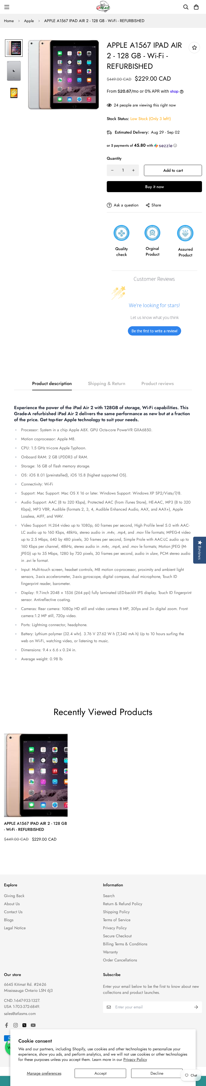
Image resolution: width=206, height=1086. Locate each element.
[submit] (196, 1007)
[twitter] (24, 1025)
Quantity (114, 158)
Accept (100, 1073)
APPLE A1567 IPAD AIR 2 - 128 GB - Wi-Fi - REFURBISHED (35, 826)
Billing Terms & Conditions (125, 944)
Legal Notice (15, 928)
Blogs (8, 920)
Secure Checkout (117, 936)
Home (9, 21)
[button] (154, 145)
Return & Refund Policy (122, 904)
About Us (12, 904)
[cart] (196, 7)
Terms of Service (116, 920)
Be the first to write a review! (154, 331)
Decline (156, 1073)
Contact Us (13, 912)
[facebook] (6, 1025)
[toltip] (194, 47)
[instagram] (15, 1025)
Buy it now (154, 187)
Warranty (110, 952)
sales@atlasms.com (20, 1013)
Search (109, 896)
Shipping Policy (116, 912)
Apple (29, 21)
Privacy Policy (135, 1059)
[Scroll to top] (196, 1058)
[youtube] (33, 1025)
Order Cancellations (120, 960)
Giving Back (14, 896)
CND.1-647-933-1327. (22, 1000)
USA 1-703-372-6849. (22, 1006)
